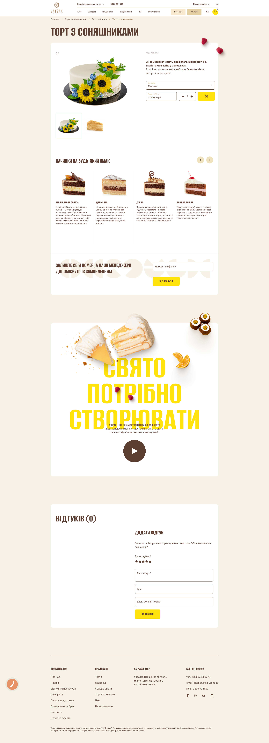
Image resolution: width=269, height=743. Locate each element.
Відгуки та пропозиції (63, 688)
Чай (140, 11)
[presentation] (200, 159)
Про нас (55, 676)
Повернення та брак (63, 706)
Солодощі (92, 11)
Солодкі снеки (107, 11)
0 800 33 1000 (117, 4)
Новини (55, 682)
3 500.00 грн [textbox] (154, 97)
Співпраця (57, 694)
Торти (79, 11)
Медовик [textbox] (153, 86)
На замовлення (154, 11)
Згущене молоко (126, 11)
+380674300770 (201, 676)
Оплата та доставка (62, 700)
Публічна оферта (60, 718)
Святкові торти (99, 19)
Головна (55, 19)
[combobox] (180, 85)
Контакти (56, 712)
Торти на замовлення (75, 19)
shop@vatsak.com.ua (206, 682)
